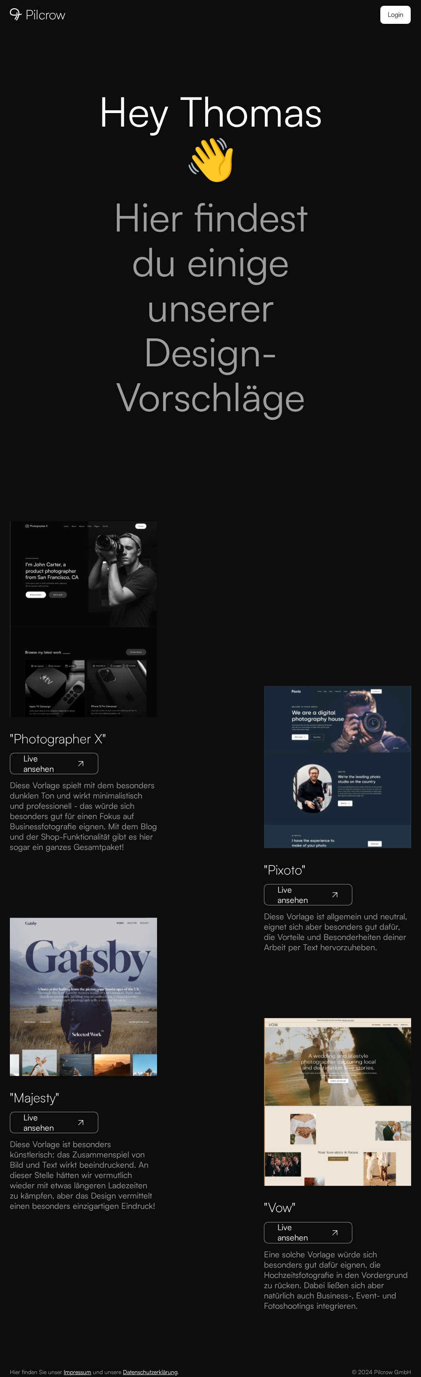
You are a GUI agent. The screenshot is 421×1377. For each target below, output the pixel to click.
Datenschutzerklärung (150, 1371)
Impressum (77, 1371)
